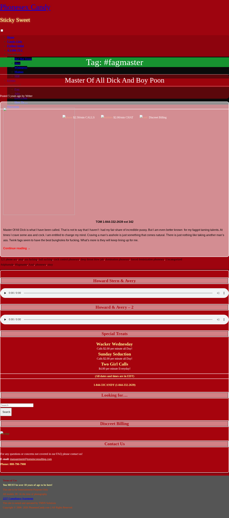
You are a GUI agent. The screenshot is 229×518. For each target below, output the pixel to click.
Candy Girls (14, 41)
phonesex (40, 264)
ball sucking (45, 259)
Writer (28, 95)
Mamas (18, 71)
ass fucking (31, 259)
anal (21, 259)
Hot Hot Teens (23, 58)
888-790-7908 (18, 464)
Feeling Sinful (15, 45)
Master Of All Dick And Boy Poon (114, 80)
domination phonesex (117, 259)
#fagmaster (21, 264)
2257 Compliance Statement (18, 498)
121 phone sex (9, 259)
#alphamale (7, 264)
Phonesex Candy (25, 7)
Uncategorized (174, 259)
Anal (31, 264)
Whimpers (20, 67)
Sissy (17, 63)
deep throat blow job (92, 259)
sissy (50, 264)
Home (10, 37)
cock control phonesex (66, 259)
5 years (12, 95)
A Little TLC (15, 50)
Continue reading (16, 248)
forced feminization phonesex (147, 259)
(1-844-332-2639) (125, 384)
